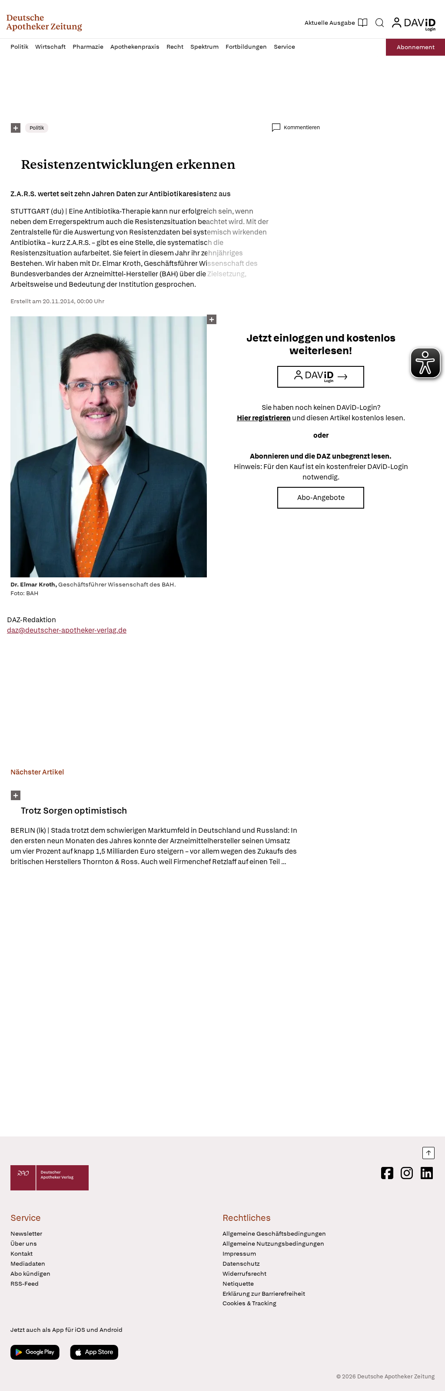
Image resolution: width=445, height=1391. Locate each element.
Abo (416, 47)
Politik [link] (37, 127)
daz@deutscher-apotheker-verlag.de (66, 630)
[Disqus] (165, 1003)
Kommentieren (302, 127)
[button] (44, 22)
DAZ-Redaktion (31, 619)
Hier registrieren (264, 417)
